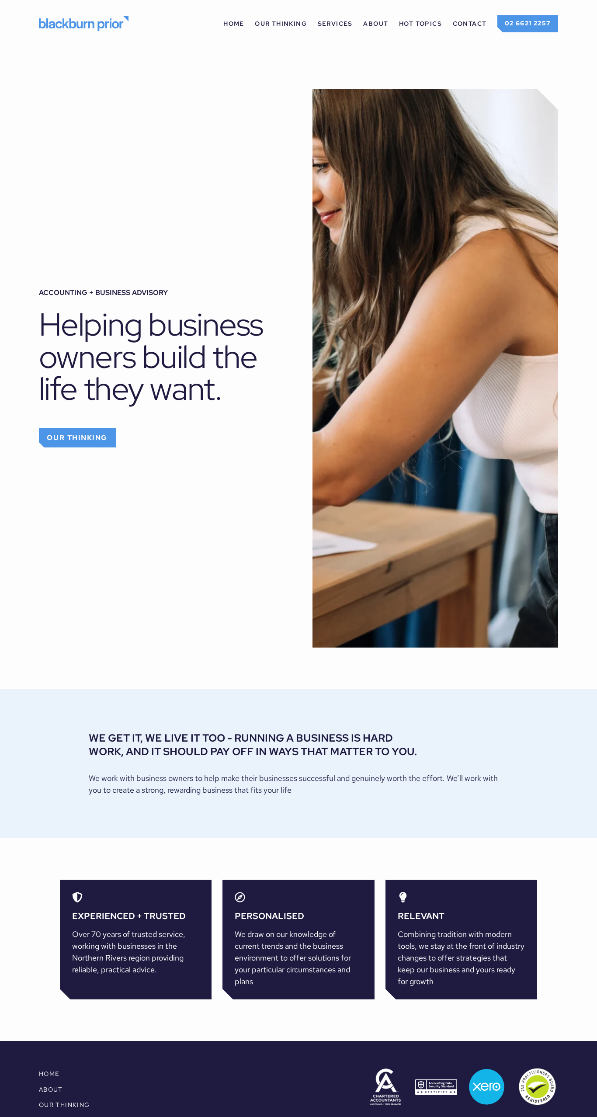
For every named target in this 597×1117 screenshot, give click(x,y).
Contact (470, 24)
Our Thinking (281, 24)
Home (233, 24)
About (375, 24)
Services (335, 24)
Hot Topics (420, 24)
